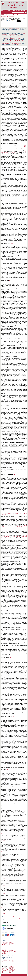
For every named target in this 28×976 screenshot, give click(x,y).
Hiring (18, 10)
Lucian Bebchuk (5, 942)
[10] (8, 769)
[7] (10, 611)
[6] (14, 474)
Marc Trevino (11, 970)
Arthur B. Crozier (5, 969)
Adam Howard (9, 24)
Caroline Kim (14, 24)
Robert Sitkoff (11, 946)
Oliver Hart (4, 950)
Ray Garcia (11, 960)
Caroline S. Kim (14, 31)
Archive (9, 10)
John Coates (4, 944)
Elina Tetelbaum (12, 968)
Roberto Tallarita (12, 951)
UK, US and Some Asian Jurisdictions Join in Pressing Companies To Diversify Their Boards (14, 527)
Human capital (19, 22)
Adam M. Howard (5, 31)
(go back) (3, 817)
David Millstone (12, 965)
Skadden (5, 25)
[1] (22, 65)
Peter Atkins (4, 960)
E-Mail (14, 21)
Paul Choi (4, 967)
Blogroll (23, 10)
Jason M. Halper (12, 962)
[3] (12, 243)
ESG (15, 22)
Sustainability (13, 23)
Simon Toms (17, 28)
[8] (10, 657)
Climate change (7, 22)
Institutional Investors (5, 23)
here (5, 35)
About (5, 10)
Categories (14, 10)
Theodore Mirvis (12, 966)
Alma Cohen (4, 945)
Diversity (12, 22)
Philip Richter (11, 967)
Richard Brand (5, 965)
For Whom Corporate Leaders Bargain (12, 38)
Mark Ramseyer (12, 944)
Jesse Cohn (4, 968)
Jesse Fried (4, 949)
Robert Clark (4, 943)
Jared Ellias (4, 946)
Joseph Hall (11, 961)
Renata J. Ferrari (5, 970)
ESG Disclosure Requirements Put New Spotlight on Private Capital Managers (14, 536)
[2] (25, 146)
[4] (10, 280)
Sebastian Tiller (12, 969)
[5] (22, 457)
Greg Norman (20, 24)
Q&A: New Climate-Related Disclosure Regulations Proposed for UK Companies (14, 513)
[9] (13, 716)
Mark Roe (11, 945)
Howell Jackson (5, 951)
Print (11, 21)
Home (2, 10)
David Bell (4, 961)
